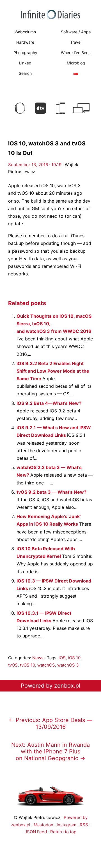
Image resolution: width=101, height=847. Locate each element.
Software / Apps (76, 31)
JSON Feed (36, 831)
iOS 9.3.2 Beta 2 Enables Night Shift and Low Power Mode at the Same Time (53, 371)
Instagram (66, 824)
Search (25, 73)
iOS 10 (74, 657)
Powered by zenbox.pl (50, 685)
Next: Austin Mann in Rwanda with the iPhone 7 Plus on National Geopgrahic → (50, 751)
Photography (25, 52)
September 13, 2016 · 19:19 (34, 164)
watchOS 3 (68, 665)
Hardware (25, 42)
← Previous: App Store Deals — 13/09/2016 (50, 723)
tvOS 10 (27, 665)
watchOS (46, 665)
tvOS (13, 665)
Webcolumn (25, 31)
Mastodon (43, 824)
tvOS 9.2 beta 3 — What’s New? (51, 492)
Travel (75, 42)
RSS (84, 824)
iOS (62, 657)
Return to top (63, 831)
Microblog (76, 63)
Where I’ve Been (76, 52)
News (37, 657)
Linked (25, 63)
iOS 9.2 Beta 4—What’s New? (49, 403)
